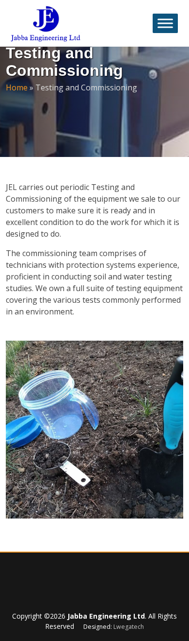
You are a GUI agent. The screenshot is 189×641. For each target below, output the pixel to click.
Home (17, 87)
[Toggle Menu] (165, 23)
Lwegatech (128, 627)
